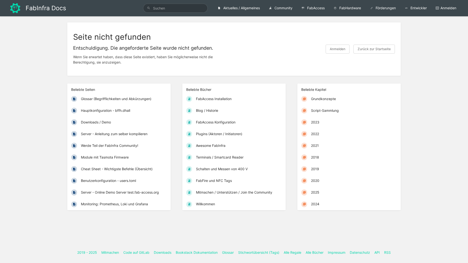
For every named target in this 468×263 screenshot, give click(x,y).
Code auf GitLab (136, 252)
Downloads (162, 252)
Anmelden (448, 8)
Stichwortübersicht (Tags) (258, 252)
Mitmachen (110, 252)
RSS (387, 252)
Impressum (336, 252)
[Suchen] (148, 8)
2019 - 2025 (87, 252)
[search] (175, 8)
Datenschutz (360, 252)
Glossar (228, 252)
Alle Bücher (314, 252)
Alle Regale (292, 252)
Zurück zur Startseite (374, 49)
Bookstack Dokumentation (197, 252)
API (377, 252)
